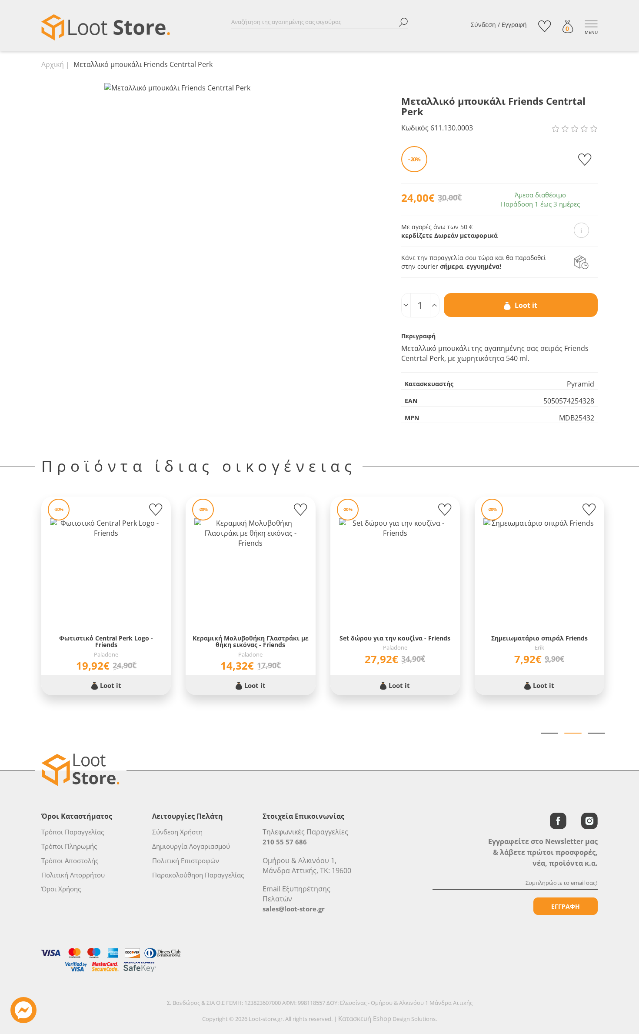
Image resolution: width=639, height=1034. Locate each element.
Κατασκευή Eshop (364, 1018)
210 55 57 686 (285, 841)
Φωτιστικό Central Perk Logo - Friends (106, 641)
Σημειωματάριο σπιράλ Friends (539, 638)
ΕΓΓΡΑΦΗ (565, 906)
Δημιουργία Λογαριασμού (191, 846)
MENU (591, 32)
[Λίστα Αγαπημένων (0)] (544, 26)
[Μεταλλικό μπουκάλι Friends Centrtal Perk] (177, 87)
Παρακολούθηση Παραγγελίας (198, 875)
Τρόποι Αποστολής (69, 860)
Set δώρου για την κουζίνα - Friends (394, 638)
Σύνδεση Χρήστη (177, 831)
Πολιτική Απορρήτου (73, 875)
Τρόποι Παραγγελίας (72, 831)
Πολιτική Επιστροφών (185, 860)
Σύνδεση (483, 24)
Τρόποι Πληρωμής (69, 846)
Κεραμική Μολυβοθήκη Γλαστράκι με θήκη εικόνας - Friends (251, 641)
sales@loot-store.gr (294, 908)
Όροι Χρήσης (61, 888)
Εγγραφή (514, 24)
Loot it (525, 305)
